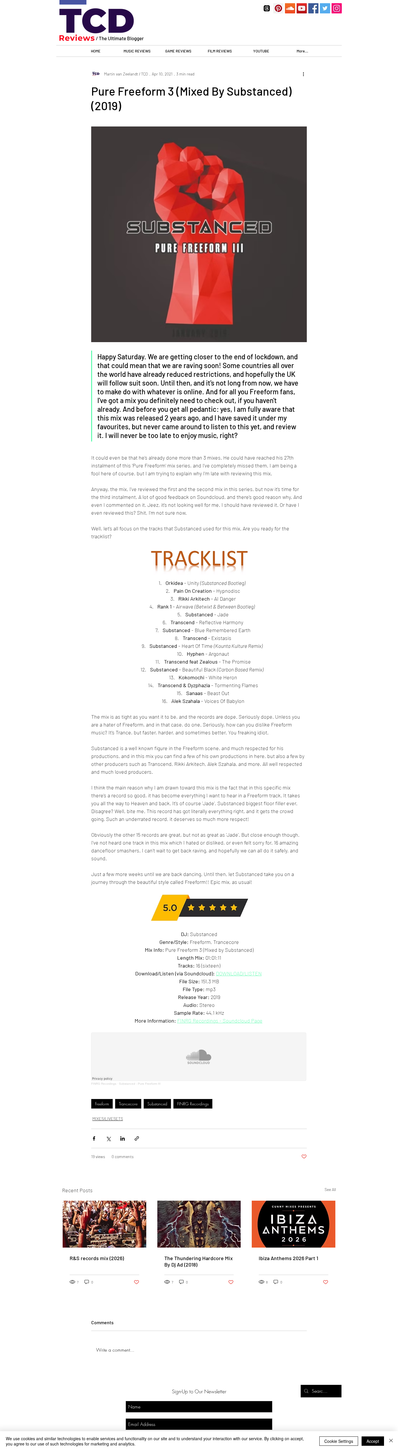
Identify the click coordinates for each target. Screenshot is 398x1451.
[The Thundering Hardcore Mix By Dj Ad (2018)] (199, 1224)
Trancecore (128, 1104)
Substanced (157, 1104)
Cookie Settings (338, 1441)
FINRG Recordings (193, 1104)
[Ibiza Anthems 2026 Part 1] (293, 1224)
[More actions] (303, 73)
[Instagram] (337, 8)
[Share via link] (137, 1138)
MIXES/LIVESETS (107, 1118)
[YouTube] (302, 8)
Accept (373, 1441)
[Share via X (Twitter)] (108, 1138)
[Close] (391, 1441)
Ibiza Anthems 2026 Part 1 (288, 1258)
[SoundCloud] (290, 8)
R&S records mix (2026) (97, 1258)
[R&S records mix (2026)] (104, 1224)
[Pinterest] (278, 8)
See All (330, 1189)
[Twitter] (325, 8)
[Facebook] (313, 8)
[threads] (267, 8)
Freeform (102, 1104)
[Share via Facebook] (94, 1138)
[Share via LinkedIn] (122, 1138)
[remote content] (199, 1059)
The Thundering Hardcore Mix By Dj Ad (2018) (198, 1261)
